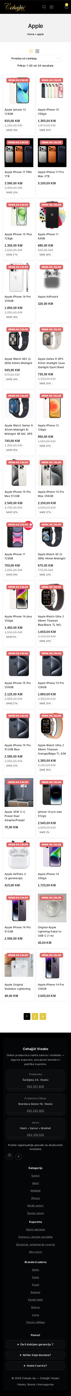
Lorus (35, 1314)
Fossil (35, 1284)
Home (30, 34)
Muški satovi (35, 1205)
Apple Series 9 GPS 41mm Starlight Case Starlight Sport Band (51, 363)
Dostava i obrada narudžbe (35, 1236)
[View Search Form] (44, 7)
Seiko (35, 1269)
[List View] (37, 51)
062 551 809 (35, 1086)
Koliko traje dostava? (37, 1355)
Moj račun (35, 1251)
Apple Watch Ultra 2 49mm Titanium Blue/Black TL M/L (51, 620)
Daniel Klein (35, 1299)
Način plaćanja (35, 1229)
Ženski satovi (35, 1213)
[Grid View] (31, 51)
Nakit (35, 1183)
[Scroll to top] (65, 1390)
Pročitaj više (49, 193)
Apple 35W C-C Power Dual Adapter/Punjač (15, 816)
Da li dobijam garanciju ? (37, 1344)
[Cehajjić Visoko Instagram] (9, 1156)
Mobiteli (35, 1190)
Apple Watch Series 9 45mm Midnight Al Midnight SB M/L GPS (19, 429)
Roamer (36, 1292)
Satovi (35, 1175)
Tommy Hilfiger (35, 1322)
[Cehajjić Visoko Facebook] (18, 1156)
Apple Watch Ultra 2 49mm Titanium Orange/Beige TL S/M (52, 749)
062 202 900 (35, 1110)
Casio (35, 1277)
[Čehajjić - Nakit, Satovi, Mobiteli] (15, 7)
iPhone (35, 1198)
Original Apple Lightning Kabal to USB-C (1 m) (49, 931)
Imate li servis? (37, 1365)
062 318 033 (35, 1134)
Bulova (35, 1307)
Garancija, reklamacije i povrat (35, 1244)
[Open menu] (51, 7)
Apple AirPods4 (48, 296)
